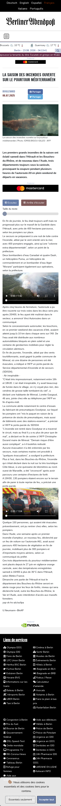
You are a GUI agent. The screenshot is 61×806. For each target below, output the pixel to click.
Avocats (40, 690)
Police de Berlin (44, 728)
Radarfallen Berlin (46, 707)
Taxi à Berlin (13, 703)
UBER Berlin (12, 699)
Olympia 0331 (14, 647)
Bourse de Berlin (15, 728)
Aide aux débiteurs (45, 719)
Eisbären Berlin (14, 673)
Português (36, 9)
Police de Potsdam (45, 732)
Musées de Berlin (45, 656)
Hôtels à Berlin (43, 664)
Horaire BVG (13, 677)
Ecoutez (12, 202)
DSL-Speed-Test (15, 741)
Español (36, 3)
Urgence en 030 (44, 737)
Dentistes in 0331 (45, 750)
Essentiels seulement (20, 799)
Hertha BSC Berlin (16, 664)
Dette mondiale (14, 745)
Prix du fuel (11, 724)
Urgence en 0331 (45, 741)
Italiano (22, 9)
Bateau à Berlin (14, 690)
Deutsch (12, 3)
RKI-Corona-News (16, 754)
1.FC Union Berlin (15, 660)
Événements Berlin (45, 660)
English (24, 3)
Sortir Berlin (42, 652)
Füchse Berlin (13, 669)
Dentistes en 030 (44, 745)
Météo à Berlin (44, 724)
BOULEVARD (9, 91)
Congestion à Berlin (17, 719)
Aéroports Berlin (15, 694)
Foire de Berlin (14, 656)
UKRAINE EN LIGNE (46, 767)
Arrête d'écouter (35, 202)
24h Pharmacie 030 (46, 754)
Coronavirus (12, 758)
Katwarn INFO (43, 771)
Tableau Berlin (14, 762)
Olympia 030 (13, 652)
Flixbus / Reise (43, 677)
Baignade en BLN (45, 669)
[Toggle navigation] (6, 36)
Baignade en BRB (46, 673)
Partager (36, 91)
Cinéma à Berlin (44, 647)
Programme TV (14, 750)
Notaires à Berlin (44, 694)
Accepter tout (46, 799)
